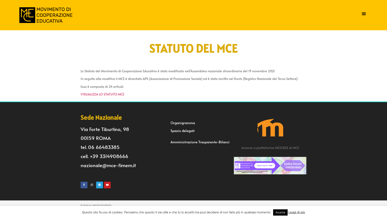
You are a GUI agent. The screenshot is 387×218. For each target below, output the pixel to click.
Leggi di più (296, 212)
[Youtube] (107, 185)
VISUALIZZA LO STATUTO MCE (102, 94)
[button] (364, 13)
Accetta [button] (280, 212)
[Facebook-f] (84, 185)
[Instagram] (91, 185)
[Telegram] (99, 185)
